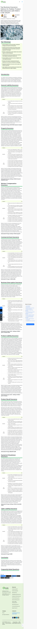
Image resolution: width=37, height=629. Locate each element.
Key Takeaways (28, 305)
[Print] (1, 317)
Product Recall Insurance (30, 315)
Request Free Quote (30, 324)
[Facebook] (1, 308)
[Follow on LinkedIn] (16, 617)
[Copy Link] (1, 319)
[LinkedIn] (1, 312)
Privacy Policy (15, 622)
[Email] (1, 315)
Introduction (28, 306)
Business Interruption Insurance (29, 313)
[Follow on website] (18, 617)
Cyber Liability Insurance (30, 318)
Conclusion (28, 319)
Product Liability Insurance (30, 314)
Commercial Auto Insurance (30, 311)
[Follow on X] (14, 617)
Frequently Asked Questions (30, 320)
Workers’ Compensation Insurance (29, 310)
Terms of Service (8, 623)
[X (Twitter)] (1, 310)
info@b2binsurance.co (16, 612)
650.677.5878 (14, 613)
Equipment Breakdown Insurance (29, 317)
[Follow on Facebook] (13, 617)
